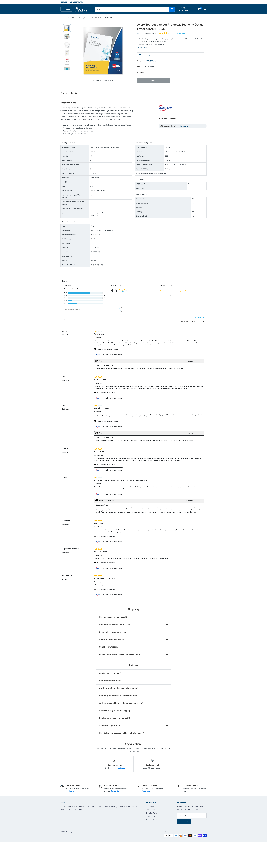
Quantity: (140, 73)
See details (69, 791)
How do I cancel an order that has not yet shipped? (121, 733)
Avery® (139, 33)
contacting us (120, 768)
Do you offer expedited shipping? (114, 632)
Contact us (150, 807)
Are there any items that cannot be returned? (118, 688)
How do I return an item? (110, 681)
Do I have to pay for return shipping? (115, 711)
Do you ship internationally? (111, 639)
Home (62, 18)
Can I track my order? (108, 647)
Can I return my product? (110, 673)
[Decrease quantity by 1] (147, 73)
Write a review (181, 33)
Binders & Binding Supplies (81, 18)
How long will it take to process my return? (118, 695)
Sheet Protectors (97, 18)
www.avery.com (96, 234)
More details (142, 48)
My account (184, 10)
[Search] (172, 9)
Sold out (153, 81)
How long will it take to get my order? (115, 624)
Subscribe (184, 822)
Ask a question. (184, 126)
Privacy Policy (151, 816)
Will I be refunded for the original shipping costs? (121, 703)
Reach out (146, 791)
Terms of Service (152, 819)
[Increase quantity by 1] (160, 73)
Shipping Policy (152, 813)
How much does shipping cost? (113, 617)
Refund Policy (151, 810)
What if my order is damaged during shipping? (119, 654)
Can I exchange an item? (110, 725)
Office (68, 18)
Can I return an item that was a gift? (114, 718)
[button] (199, 9)
